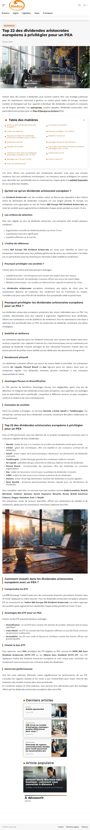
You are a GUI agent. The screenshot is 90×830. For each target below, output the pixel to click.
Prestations (31, 776)
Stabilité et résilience (56, 136)
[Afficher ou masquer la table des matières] (61, 120)
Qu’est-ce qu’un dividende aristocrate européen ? (21, 126)
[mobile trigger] (4, 5)
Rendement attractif (14, 142)
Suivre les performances (16, 163)
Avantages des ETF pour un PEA (19, 159)
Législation (30, 723)
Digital (28, 707)
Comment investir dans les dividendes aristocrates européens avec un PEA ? (22, 154)
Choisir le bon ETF (55, 159)
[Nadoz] (16, 5)
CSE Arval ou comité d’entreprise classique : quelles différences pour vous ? (37, 728)
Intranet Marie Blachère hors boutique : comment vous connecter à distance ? (44, 782)
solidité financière (79, 180)
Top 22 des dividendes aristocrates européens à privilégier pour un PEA (66, 147)
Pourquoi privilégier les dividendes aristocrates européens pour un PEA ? (21, 137)
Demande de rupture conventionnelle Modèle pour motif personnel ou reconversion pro (38, 748)
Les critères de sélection (57, 125)
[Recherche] (79, 5)
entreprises (36, 107)
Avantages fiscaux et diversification (62, 142)
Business (9, 26)
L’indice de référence (15, 131)
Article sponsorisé (35, 709)
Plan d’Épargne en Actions (45, 111)
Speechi (28, 801)
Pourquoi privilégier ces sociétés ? (61, 131)
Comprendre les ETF (56, 153)
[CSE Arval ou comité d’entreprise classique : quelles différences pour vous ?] (59, 728)
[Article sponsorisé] (59, 711)
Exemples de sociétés (15, 146)
